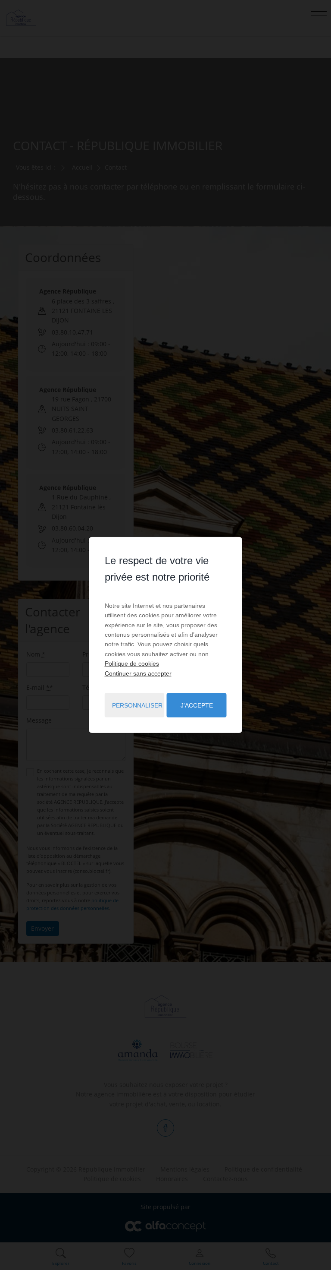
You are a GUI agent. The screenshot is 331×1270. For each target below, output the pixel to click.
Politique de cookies (132, 663)
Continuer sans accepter (138, 673)
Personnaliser (137, 705)
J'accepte (197, 705)
